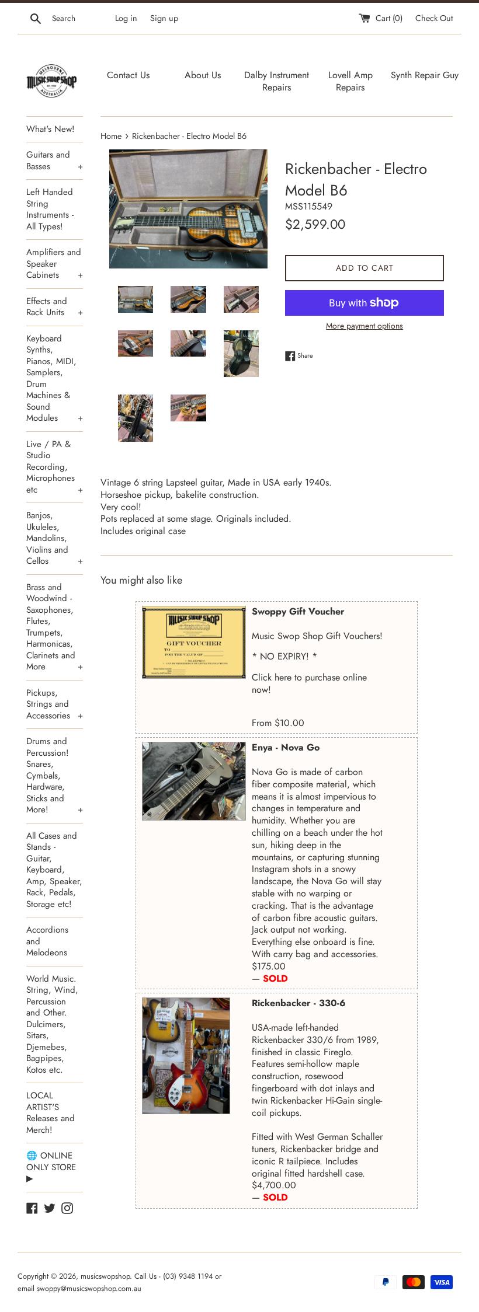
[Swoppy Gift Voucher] (194, 642)
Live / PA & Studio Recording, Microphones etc (54, 467)
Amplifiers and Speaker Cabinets (54, 263)
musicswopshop (105, 1276)
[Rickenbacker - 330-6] (186, 1055)
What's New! (50, 129)
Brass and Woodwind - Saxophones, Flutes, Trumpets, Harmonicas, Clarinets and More (54, 627)
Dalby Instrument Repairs (276, 81)
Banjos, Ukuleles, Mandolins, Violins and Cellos (54, 538)
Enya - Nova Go (286, 747)
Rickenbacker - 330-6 (299, 1003)
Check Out (434, 18)
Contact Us (128, 75)
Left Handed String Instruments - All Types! (50, 209)
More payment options (364, 325)
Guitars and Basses (54, 160)
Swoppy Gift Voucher (298, 611)
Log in (126, 18)
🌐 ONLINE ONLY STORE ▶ (51, 1167)
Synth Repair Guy (425, 75)
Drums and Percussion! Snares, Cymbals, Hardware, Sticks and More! (54, 775)
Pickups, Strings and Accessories (54, 704)
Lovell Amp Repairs (350, 81)
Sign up (164, 18)
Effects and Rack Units (54, 307)
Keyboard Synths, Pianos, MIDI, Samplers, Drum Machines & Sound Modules (54, 378)
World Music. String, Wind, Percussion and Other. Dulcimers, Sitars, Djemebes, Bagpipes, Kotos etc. (52, 1024)
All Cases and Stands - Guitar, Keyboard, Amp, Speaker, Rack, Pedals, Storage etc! (54, 869)
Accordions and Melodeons (47, 941)
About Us (203, 75)
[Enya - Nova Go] (194, 781)
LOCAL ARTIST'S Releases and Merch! (50, 1112)
